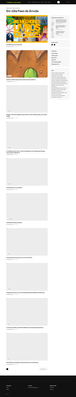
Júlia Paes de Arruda (64, 83)
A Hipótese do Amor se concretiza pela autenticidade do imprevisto (25, 292)
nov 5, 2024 (16, 294)
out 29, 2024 (16, 329)
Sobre (7, 387)
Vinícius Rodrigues (62, 95)
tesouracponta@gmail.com (33, 387)
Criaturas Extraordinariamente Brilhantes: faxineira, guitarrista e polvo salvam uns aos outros (61, 21)
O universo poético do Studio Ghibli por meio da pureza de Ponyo (24, 327)
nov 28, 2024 (16, 259)
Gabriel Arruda (58, 80)
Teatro (52, 59)
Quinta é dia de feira (54, 92)
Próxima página (42, 369)
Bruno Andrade (59, 74)
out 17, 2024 (16, 364)
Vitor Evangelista (54, 97)
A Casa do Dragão (61, 72)
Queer (61, 91)
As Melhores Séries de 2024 (14, 222)
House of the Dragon (57, 83)
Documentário (53, 77)
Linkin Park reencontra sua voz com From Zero (19, 257)
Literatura (9, 75)
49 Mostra (56, 72)
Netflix (58, 89)
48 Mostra (53, 72)
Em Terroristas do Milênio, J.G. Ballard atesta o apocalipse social (61, 26)
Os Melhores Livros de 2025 (14, 44)
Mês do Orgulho (54, 89)
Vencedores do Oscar (55, 95)
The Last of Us (53, 94)
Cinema (9, 323)
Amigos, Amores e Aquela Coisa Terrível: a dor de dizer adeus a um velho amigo (26, 115)
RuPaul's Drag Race (61, 92)
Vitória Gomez (59, 97)
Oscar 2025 (53, 91)
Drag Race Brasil (63, 77)
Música (9, 253)
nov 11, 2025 (16, 81)
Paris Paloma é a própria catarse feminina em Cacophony (22, 362)
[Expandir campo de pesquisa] (58, 2)
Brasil (56, 74)
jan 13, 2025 (16, 224)
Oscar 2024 (64, 89)
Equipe (7, 389)
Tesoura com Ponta (16, 8)
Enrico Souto (53, 80)
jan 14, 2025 (16, 189)
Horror (52, 83)
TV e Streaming (10, 218)
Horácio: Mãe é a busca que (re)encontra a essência (20, 79)
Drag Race (58, 77)
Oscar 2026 (57, 91)
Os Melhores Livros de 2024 (14, 187)
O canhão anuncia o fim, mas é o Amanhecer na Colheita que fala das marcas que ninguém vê (25, 151)
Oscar (60, 89)
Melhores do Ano (54, 86)
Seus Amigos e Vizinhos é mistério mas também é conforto (60, 32)
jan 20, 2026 (16, 46)
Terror (66, 92)
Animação (53, 74)
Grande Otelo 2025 (64, 80)
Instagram (52, 387)
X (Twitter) (52, 389)
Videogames (54, 64)
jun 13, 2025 (16, 154)
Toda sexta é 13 (58, 94)
